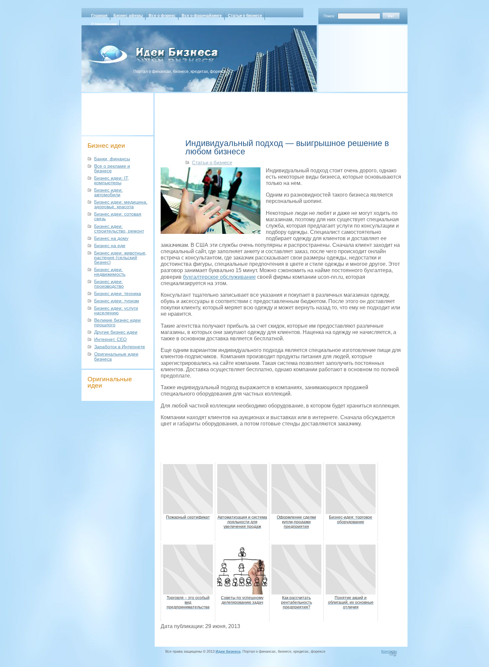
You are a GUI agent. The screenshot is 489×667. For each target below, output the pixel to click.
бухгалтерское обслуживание (219, 277)
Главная (99, 15)
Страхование (104, 24)
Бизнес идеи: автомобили (108, 192)
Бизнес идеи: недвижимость (109, 272)
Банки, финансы (112, 158)
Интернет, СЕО (110, 339)
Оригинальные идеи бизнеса (116, 356)
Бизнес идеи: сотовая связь (117, 216)
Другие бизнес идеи (115, 332)
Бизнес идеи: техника (117, 293)
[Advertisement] (354, 56)
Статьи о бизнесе (245, 15)
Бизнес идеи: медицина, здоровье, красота (120, 204)
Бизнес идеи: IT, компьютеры (111, 180)
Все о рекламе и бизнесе (112, 168)
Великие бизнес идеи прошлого (117, 322)
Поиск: (329, 16)
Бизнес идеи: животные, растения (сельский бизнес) (120, 257)
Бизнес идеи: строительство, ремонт (119, 229)
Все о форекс (162, 15)
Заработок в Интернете (119, 346)
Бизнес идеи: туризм (116, 300)
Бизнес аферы (128, 15)
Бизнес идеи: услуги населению (116, 310)
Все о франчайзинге (202, 15)
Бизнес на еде (109, 245)
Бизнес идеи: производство (109, 284)
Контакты (389, 651)
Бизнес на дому (111, 238)
